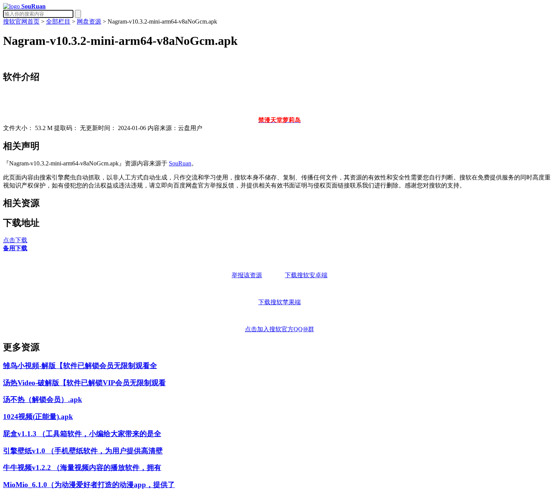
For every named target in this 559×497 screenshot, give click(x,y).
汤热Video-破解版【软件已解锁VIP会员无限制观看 (84, 383)
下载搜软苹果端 (279, 302)
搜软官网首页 (21, 21)
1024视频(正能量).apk (38, 417)
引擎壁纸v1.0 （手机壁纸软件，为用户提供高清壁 (83, 451)
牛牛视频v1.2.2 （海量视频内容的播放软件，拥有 (82, 468)
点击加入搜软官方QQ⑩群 (279, 329)
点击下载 (15, 240)
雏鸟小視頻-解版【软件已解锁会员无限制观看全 (80, 366)
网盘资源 (89, 21)
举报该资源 (247, 275)
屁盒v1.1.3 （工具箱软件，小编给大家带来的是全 (82, 434)
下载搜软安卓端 (306, 275)
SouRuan (180, 163)
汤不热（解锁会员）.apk (42, 399)
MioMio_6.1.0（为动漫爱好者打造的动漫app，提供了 (89, 485)
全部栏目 (58, 21)
